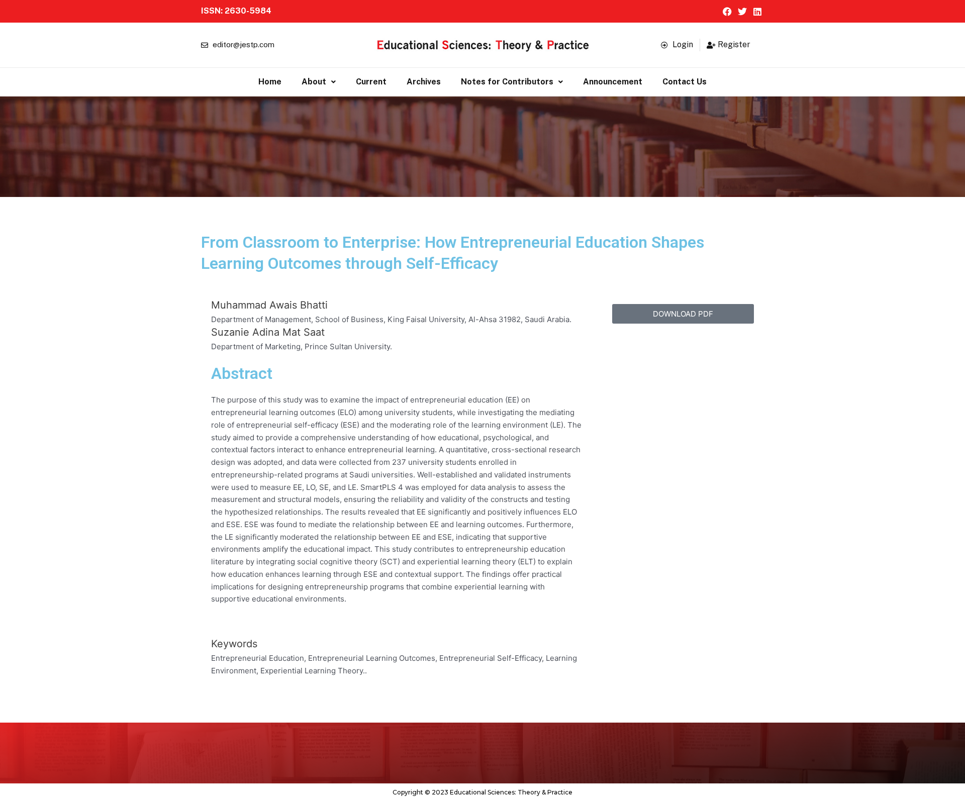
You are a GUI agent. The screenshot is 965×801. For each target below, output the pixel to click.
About (314, 81)
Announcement (612, 81)
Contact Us (684, 81)
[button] (319, 82)
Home (269, 81)
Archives (424, 81)
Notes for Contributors (507, 81)
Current (371, 81)
